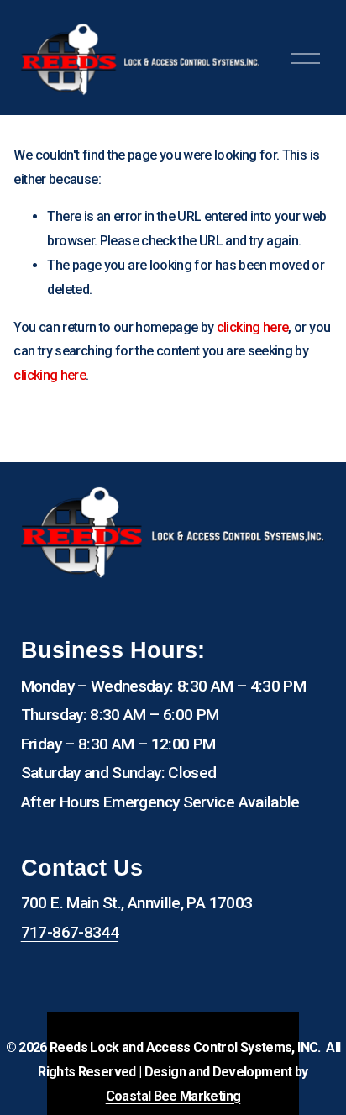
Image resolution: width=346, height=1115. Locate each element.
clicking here (253, 327)
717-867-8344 (69, 932)
